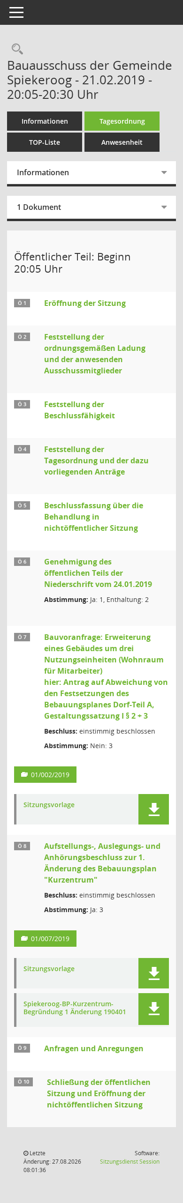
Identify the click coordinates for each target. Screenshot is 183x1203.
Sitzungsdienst (130, 1162)
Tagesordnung (122, 121)
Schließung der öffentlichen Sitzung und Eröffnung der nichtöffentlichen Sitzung (99, 1093)
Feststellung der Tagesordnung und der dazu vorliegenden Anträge (96, 460)
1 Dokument (39, 207)
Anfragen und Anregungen (94, 1048)
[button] (153, 809)
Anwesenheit (122, 142)
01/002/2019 (50, 774)
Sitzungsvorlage (49, 805)
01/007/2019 (50, 938)
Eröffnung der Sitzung (85, 303)
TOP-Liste (44, 142)
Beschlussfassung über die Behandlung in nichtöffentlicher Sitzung (93, 516)
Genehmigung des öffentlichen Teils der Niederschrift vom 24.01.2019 (98, 573)
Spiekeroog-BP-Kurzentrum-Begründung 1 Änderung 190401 (74, 1008)
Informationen (45, 121)
